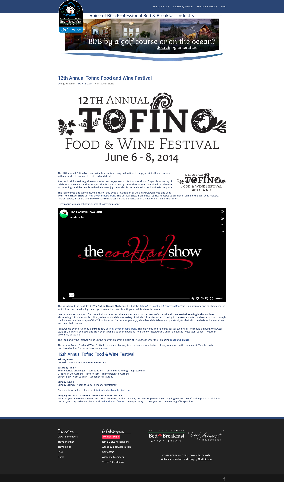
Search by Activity (207, 6)
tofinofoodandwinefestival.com (113, 390)
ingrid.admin (68, 83)
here (105, 348)
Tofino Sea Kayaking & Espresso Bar (159, 306)
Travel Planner (66, 441)
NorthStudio (205, 459)
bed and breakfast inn (113, 401)
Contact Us (108, 451)
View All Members (68, 436)
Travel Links (64, 446)
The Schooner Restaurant (102, 195)
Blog (223, 6)
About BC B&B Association (116, 446)
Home (61, 457)
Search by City (161, 6)
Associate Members (113, 457)
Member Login (111, 436)
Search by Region (183, 6)
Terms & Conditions (113, 462)
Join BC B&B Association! (115, 441)
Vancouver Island (104, 83)
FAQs (60, 451)
